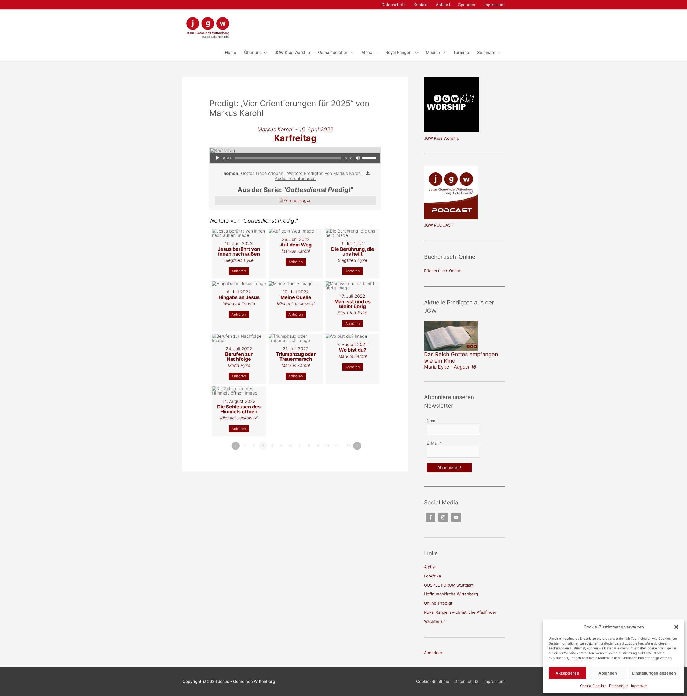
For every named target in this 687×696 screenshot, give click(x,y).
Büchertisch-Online (442, 270)
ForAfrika (432, 576)
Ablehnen (607, 673)
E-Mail (434, 443)
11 (336, 445)
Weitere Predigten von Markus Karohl (324, 173)
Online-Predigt (438, 603)
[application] (295, 158)
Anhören (239, 271)
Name (432, 420)
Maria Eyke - (450, 367)
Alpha (429, 566)
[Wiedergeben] (217, 158)
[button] (676, 627)
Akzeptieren (567, 673)
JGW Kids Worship (441, 138)
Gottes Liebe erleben (262, 173)
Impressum (639, 686)
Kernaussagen (298, 200)
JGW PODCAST (439, 225)
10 (327, 445)
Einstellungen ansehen (654, 673)
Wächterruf (434, 621)
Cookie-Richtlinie (593, 686)
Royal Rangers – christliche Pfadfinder (460, 612)
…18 (347, 445)
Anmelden (433, 652)
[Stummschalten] (358, 158)
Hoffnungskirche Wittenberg (451, 593)
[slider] (369, 157)
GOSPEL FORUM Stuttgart (448, 585)
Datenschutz (618, 686)
